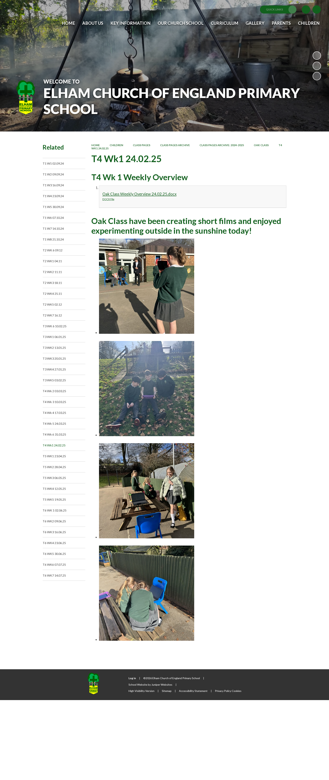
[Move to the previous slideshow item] (317, 66)
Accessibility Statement (193, 690)
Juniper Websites (161, 684)
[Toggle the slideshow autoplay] (317, 55)
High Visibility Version (141, 690)
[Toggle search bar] (316, 9)
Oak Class (261, 145)
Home (95, 145)
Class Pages (141, 145)
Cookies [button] (236, 690)
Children (116, 145)
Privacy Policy (223, 690)
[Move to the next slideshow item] (317, 76)
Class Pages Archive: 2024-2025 (222, 145)
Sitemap (167, 690)
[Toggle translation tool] (306, 9)
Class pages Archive (175, 145)
